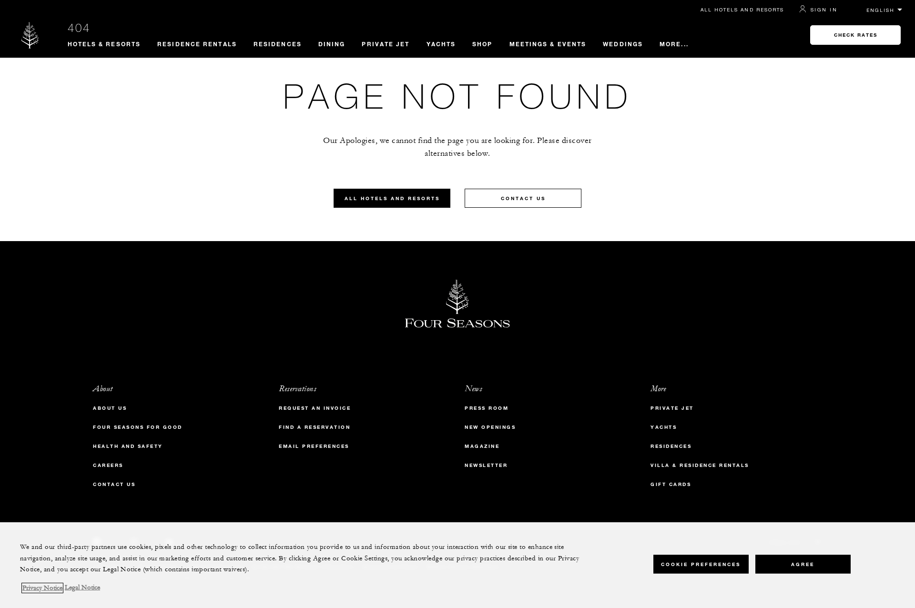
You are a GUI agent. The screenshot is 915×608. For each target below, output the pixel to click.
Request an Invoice (315, 408)
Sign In (824, 9)
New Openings (490, 427)
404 (79, 27)
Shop (482, 44)
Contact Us (523, 198)
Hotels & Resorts (104, 44)
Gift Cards (671, 484)
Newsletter (486, 465)
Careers (108, 465)
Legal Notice (82, 588)
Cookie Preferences (701, 564)
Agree (802, 564)
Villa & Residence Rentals (700, 465)
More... (674, 44)
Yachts (441, 44)
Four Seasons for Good (138, 427)
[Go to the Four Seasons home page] (30, 35)
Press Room (486, 408)
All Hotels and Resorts (742, 9)
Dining (332, 44)
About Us (110, 408)
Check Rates (855, 35)
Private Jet (385, 44)
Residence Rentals (197, 44)
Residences (278, 44)
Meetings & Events (548, 44)
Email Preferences (314, 446)
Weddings (623, 44)
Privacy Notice (42, 588)
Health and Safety (128, 446)
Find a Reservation (314, 427)
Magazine (482, 446)
